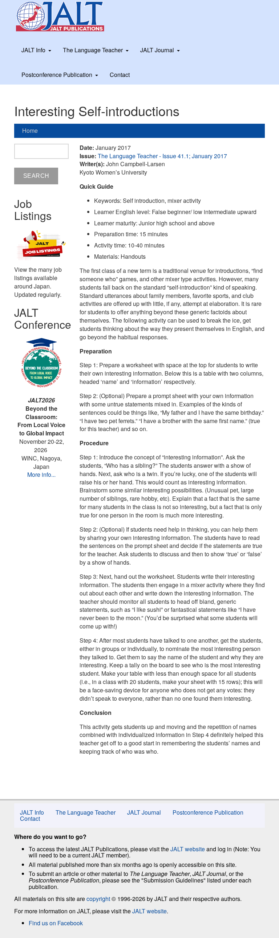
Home (30, 130)
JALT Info (33, 50)
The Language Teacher (93, 50)
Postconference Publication (56, 74)
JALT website (187, 849)
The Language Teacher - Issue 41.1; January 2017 (162, 156)
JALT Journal (157, 50)
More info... (41, 474)
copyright (98, 898)
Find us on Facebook (56, 923)
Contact (120, 74)
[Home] (67, 16)
